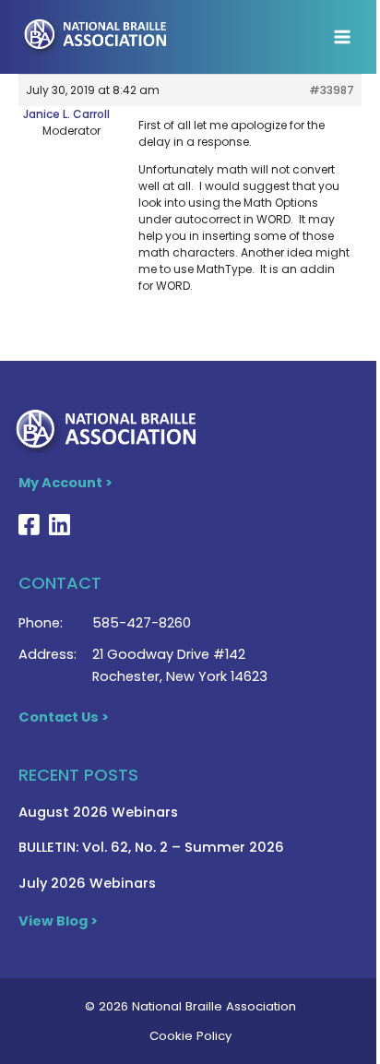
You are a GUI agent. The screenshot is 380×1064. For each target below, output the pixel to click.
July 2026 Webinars (87, 883)
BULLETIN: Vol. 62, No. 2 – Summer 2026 (151, 847)
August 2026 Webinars (98, 812)
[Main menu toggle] (342, 37)
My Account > (65, 482)
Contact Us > (63, 717)
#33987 (331, 90)
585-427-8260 (141, 623)
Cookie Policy (190, 1036)
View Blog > (58, 921)
